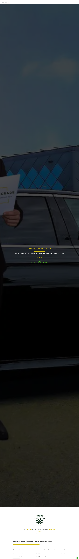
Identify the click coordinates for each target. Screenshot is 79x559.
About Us (48, 2)
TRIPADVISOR (52, 529)
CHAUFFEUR (28, 529)
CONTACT (72, 2)
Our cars (60, 2)
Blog (69, 2)
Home (44, 2)
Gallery (65, 2)
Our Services (54, 2)
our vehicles (19, 553)
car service (17, 546)
